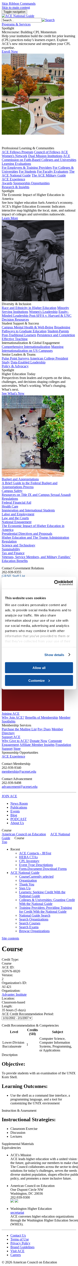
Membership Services (16, 725)
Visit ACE (17, 1251)
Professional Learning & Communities (28, 148)
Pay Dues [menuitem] (44, 729)
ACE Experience (13, 179)
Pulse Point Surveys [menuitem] (15, 358)
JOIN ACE (9, 796)
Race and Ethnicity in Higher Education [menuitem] (29, 308)
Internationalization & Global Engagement (31, 343)
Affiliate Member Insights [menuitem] (37, 745)
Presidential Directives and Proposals (27, 533)
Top (4, 842)
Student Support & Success (20, 323)
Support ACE (11, 737)
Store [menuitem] (17, 748)
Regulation (9, 541)
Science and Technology (18, 545)
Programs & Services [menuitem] (16, 24)
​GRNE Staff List (13, 576)
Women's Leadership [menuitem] (43, 312)
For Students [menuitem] (27, 171)
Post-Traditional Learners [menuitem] (19, 335)
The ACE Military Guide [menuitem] (49, 175)
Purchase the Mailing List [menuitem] (19, 729)
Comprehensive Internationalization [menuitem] (26, 347)
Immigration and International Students (28, 510)
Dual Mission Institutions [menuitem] (45, 156)
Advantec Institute (14, 994)
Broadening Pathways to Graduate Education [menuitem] (36, 329)
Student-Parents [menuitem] (58, 331)
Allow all (39, 668)
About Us (17, 823)
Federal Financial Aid (16, 502)
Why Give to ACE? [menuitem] (15, 741)
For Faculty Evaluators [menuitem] (52, 171)
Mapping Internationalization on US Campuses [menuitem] (32, 348)
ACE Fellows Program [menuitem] (17, 152)
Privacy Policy (20, 1243)
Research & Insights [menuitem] (15, 187)
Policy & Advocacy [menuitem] (15, 366)
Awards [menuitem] (7, 183)
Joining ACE (11, 713)
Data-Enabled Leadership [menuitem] (28, 362)
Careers (15, 1255)
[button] (48, 20)
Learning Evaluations (16, 164)
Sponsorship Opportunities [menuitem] (31, 183)
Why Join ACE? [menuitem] (13, 717)
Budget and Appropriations (20, 479)
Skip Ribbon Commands (19, 3)
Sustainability (11, 549)
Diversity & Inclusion (16, 304)
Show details (54, 654)
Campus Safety (12, 491)
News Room (19, 803)
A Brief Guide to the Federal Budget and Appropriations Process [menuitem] (29, 485)
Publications (18, 807)
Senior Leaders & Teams (19, 354)
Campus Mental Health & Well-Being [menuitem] (27, 327)
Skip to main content (16, 7)
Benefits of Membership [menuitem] (41, 717)
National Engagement (16, 522)
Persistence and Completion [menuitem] (56, 335)
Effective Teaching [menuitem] (15, 339)
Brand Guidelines (22, 1247)
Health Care (10, 506)
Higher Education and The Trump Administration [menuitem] (35, 537)
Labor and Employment (18, 514)
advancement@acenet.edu (19, 786)
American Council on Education (24, 834)
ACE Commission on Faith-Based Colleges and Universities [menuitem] (39, 158)
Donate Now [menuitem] (38, 741)
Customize (36, 680)
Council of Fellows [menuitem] (47, 152)
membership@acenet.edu (19, 771)
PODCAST (18, 819)
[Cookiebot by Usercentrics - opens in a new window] (55, 583)
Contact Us (18, 1235)
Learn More (10, 218)
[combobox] (22, 20)
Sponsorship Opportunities (20, 752)
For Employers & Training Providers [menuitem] (27, 167)
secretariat (17, 1212)
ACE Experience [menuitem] (13, 756)
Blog (13, 815)
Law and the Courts (15, 518)
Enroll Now (10, 51)
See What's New (13, 393)
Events (15, 811)
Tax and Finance (13, 553)
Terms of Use (19, 1239)
